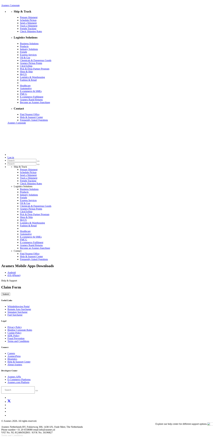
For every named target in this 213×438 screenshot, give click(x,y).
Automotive (26, 88)
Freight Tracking (28, 28)
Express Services (28, 54)
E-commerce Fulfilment (31, 96)
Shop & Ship (26, 71)
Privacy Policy (14, 327)
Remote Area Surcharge (19, 309)
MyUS (23, 74)
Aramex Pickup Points (31, 63)
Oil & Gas (25, 57)
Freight (23, 52)
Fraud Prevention (15, 338)
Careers (11, 353)
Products (24, 46)
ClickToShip (26, 66)
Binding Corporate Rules (19, 330)
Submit (5, 294)
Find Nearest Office (29, 114)
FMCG (23, 94)
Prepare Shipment (28, 17)
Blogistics (12, 359)
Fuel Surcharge (14, 315)
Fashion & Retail (28, 80)
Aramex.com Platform (18, 382)
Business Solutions (29, 43)
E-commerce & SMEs (31, 91)
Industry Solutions (29, 49)
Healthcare (25, 85)
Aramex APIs (14, 376)
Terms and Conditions (18, 341)
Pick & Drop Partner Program (34, 68)
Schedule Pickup (28, 20)
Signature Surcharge (17, 312)
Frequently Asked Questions (34, 120)
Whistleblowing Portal (18, 306)
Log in (10, 157)
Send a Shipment (28, 23)
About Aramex (14, 364)
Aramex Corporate (10, 5)
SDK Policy (13, 335)
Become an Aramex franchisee (35, 102)
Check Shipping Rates (31, 31)
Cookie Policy (14, 332)
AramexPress (14, 356)
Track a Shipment (28, 25)
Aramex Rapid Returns (31, 99)
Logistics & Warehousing (32, 77)
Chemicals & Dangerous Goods (35, 60)
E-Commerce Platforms (19, 379)
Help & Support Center (31, 117)
